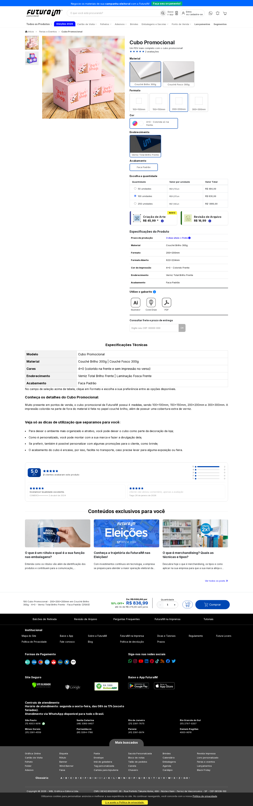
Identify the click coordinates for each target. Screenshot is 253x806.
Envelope (99, 757)
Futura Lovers (223, 636)
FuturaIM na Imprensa (167, 619)
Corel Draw (151, 309)
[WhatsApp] (210, 13)
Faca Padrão (144, 167)
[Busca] (163, 13)
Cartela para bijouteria (106, 770)
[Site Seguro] (73, 686)
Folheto (29, 761)
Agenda (167, 765)
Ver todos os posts (215, 580)
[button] (179, 51)
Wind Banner (66, 765)
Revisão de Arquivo (85, 619)
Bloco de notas (136, 757)
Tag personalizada (104, 765)
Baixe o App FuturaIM (143, 677)
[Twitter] (174, 661)
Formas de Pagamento (40, 654)
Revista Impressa (206, 753)
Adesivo (29, 770)
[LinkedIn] (146, 661)
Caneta (132, 765)
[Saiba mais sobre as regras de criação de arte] (162, 220)
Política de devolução (132, 641)
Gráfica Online (33, 753)
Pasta (97, 753)
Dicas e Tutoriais (166, 636)
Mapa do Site (29, 636)
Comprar (215, 604)
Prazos (161, 641)
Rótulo (62, 757)
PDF (167, 309)
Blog (90, 641)
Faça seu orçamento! (167, 3)
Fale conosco (67, 641)
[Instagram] (135, 661)
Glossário (41, 777)
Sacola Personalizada (140, 753)
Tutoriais (208, 619)
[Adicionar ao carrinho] (187, 604)
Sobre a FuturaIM (97, 636)
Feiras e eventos (206, 761)
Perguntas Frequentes (126, 619)
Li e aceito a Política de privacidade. (124, 802)
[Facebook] (168, 661)
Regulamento (196, 636)
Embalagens (169, 761)
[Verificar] (41, 685)
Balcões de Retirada (45, 619)
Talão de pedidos (137, 761)
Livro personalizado (207, 757)
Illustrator (135, 309)
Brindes (167, 753)
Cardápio (168, 770)
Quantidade (167, 599)
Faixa (62, 770)
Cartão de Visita (34, 757)
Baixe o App (66, 636)
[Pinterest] (152, 661)
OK (182, 327)
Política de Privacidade (34, 641)
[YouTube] (141, 661)
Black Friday (203, 770)
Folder (28, 765)
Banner (63, 761)
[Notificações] (217, 13)
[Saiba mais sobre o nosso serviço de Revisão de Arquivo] (209, 220)
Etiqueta (63, 753)
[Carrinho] (225, 13)
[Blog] (162, 661)
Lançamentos (204, 765)
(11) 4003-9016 (33, 723)
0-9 (185, 778)
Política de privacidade (205, 796)
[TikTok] (157, 661)
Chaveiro (133, 770)
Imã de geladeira (103, 761)
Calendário (169, 757)
